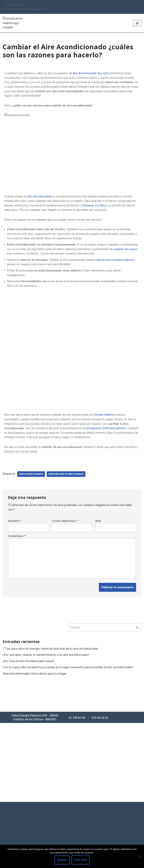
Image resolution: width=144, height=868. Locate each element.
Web (98, 521)
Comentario (17, 536)
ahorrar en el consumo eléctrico (115, 260)
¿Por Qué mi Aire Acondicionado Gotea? (28, 661)
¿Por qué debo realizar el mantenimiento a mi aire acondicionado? (46, 655)
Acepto (62, 860)
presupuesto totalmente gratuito (105, 428)
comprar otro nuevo (125, 249)
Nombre (14, 521)
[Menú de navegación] (137, 23)
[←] (13, 23)
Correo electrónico (64, 521)
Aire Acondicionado (39, 196)
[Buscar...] (36, 627)
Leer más (80, 860)
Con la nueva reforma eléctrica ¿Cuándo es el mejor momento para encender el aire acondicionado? (68, 667)
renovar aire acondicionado (66, 473)
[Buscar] (137, 627)
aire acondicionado (31, 473)
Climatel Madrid (103, 414)
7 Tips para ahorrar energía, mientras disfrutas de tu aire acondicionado (50, 649)
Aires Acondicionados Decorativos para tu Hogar (35, 673)
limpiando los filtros (94, 205)
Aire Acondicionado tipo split (90, 73)
